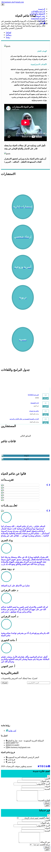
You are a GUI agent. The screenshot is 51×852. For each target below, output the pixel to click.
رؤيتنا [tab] (8, 37)
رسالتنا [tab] (9, 35)
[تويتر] (38, 766)
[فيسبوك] (40, 766)
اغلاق (47, 805)
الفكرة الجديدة (44, 800)
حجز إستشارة (39, 16)
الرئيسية (41, 9)
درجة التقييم (44, 844)
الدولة (47, 786)
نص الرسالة (45, 842)
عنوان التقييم (44, 818)
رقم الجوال (45, 781)
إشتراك (4, 683)
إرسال (47, 803)
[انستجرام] (44, 766)
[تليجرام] (49, 766)
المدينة (47, 789)
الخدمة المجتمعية (38, 18)
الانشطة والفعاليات (37, 14)
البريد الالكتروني (43, 784)
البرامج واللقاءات (38, 11)
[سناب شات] (42, 766)
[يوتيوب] (47, 766)
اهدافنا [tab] (8, 32)
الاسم (47, 779)
